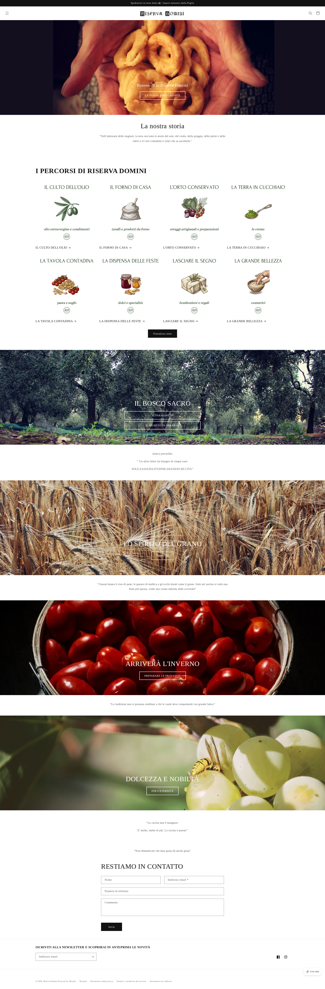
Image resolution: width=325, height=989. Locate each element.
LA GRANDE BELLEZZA (245, 321)
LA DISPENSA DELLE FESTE (120, 321)
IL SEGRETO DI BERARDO (163, 425)
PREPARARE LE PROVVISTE (162, 675)
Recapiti (83, 981)
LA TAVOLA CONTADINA (54, 321)
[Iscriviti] (92, 957)
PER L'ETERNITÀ (162, 791)
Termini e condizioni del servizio (131, 981)
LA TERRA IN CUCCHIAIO (246, 247)
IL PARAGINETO (162, 415)
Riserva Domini (50, 981)
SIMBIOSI (162, 555)
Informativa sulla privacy (101, 981)
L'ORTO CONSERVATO (179, 247)
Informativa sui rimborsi (161, 981)
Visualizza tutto (162, 333)
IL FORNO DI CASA (113, 247)
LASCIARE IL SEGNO (178, 321)
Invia (112, 927)
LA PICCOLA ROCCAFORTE (162, 95)
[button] (7, 13)
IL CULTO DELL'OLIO (51, 247)
